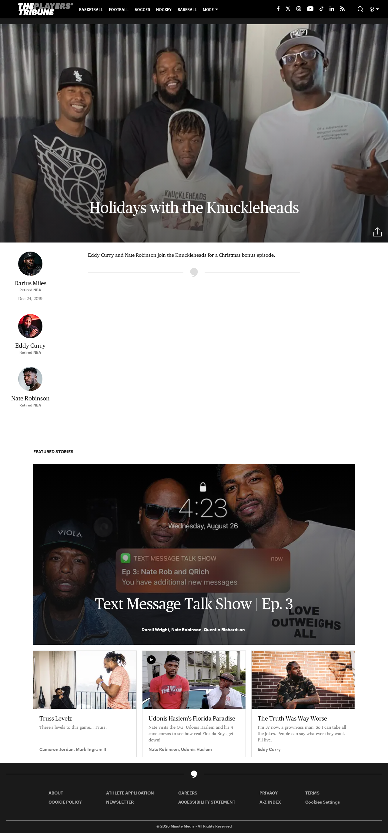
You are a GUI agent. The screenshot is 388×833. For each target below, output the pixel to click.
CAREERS (187, 792)
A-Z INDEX (270, 802)
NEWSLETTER (120, 802)
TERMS (312, 792)
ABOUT (55, 792)
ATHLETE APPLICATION (130, 792)
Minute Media (183, 826)
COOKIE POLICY (65, 802)
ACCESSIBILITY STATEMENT (206, 802)
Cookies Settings (322, 802)
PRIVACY (268, 792)
